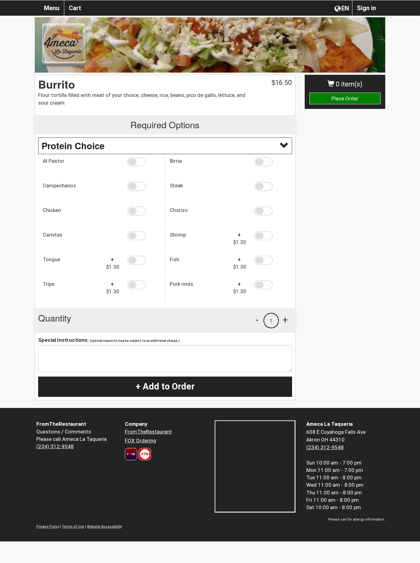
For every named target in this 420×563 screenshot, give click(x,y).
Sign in (366, 8)
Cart (75, 8)
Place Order (345, 98)
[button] (143, 161)
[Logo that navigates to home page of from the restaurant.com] (131, 454)
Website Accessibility (104, 527)
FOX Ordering (140, 440)
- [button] (257, 319)
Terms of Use (73, 527)
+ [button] (285, 319)
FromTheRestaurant (148, 432)
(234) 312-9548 (55, 446)
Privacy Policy (47, 527)
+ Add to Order (165, 386)
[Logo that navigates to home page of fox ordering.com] (144, 454)
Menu (51, 8)
